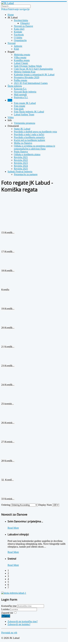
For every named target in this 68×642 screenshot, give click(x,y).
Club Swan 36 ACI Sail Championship (33, 69)
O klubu (18, 37)
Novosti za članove (23, 26)
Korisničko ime (9, 606)
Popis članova (21, 151)
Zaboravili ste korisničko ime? (23, 621)
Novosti (11, 43)
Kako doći (19, 29)
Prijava (6, 616)
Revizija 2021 (21, 157)
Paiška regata (20, 80)
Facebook (19, 34)
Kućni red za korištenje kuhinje (29, 140)
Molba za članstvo (23, 143)
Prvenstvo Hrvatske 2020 (26, 77)
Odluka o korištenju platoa (27, 154)
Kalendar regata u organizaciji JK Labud (34, 74)
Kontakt (18, 31)
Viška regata (20, 57)
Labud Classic (21, 63)
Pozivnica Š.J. (21, 97)
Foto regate (19, 106)
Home (11, 14)
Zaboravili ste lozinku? (19, 624)
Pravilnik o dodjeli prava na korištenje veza (35, 131)
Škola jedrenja (15, 86)
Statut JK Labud (22, 128)
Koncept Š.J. (20, 88)
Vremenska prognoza (24, 123)
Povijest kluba (21, 20)
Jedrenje (18, 46)
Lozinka (5, 609)
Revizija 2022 (21, 160)
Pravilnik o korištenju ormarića (29, 137)
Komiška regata (22, 60)
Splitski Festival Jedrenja (20, 171)
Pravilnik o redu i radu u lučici (29, 134)
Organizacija (20, 40)
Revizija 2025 (21, 168)
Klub (16, 49)
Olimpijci (25, 23)
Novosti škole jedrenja (25, 91)
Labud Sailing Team (24, 114)
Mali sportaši (20, 94)
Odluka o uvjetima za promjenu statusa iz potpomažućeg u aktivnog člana (34, 147)
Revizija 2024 (21, 166)
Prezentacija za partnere (25, 174)
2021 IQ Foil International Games (31, 83)
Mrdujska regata (22, 54)
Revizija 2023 (21, 163)
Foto (10, 100)
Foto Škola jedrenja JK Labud (29, 111)
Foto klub (19, 108)
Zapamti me (7, 612)
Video (11, 117)
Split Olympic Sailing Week (28, 66)
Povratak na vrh (9, 632)
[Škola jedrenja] (13, 593)
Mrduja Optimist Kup (24, 71)
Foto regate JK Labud (25, 103)
